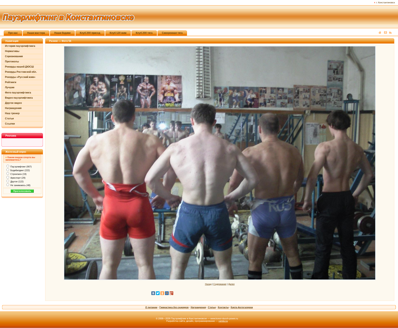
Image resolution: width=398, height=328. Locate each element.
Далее (231, 284)
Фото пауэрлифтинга (18, 92)
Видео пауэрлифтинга (19, 97)
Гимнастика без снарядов (174, 307)
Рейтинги (10, 82)
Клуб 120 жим (118, 32)
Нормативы (12, 51)
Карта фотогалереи (242, 307)
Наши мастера (36, 32)
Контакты (223, 307)
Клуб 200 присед (90, 32)
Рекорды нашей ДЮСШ (19, 66)
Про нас (13, 32)
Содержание (219, 284)
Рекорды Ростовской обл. (21, 71)
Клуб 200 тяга (144, 32)
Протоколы (12, 61)
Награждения (13, 108)
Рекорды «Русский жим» (20, 77)
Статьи (9, 118)
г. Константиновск (385, 2)
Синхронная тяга (172, 32)
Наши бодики (62, 32)
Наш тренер (12, 113)
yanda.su (223, 321)
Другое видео (13, 103)
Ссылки (10, 123)
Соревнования (14, 56)
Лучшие (10, 87)
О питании (151, 307)
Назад (208, 284)
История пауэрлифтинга (20, 46)
